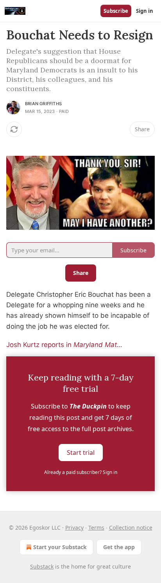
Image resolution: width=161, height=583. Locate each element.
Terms (96, 527)
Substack (42, 566)
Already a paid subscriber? (80, 472)
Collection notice (130, 527)
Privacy (74, 527)
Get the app (119, 547)
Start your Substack (60, 547)
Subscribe (116, 10)
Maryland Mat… (97, 345)
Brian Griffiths (43, 103)
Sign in (144, 10)
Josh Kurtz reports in (39, 345)
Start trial (81, 452)
